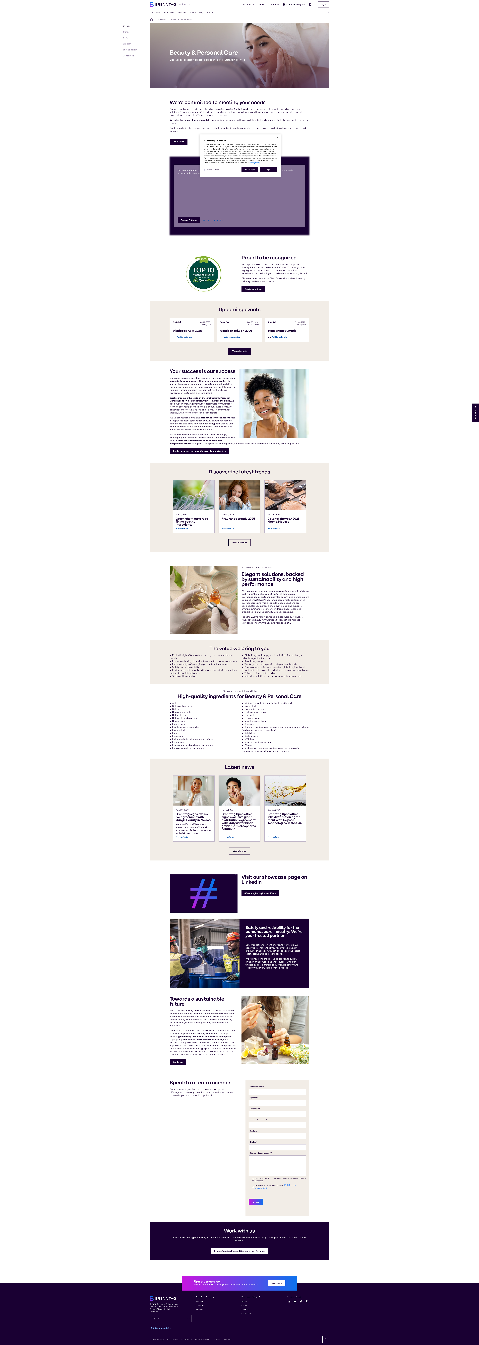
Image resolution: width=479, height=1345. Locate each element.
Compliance (186, 1339)
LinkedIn (127, 44)
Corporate (274, 4)
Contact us (248, 4)
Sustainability (130, 50)
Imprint (217, 1339)
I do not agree (249, 170)
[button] (323, 4)
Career (261, 4)
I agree (268, 170)
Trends (126, 32)
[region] (240, 155)
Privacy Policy (173, 1339)
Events (126, 26)
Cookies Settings (189, 220)
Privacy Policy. (254, 163)
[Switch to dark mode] (310, 4)
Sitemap (227, 1339)
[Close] (277, 137)
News (125, 38)
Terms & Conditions (203, 1339)
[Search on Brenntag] (327, 12)
